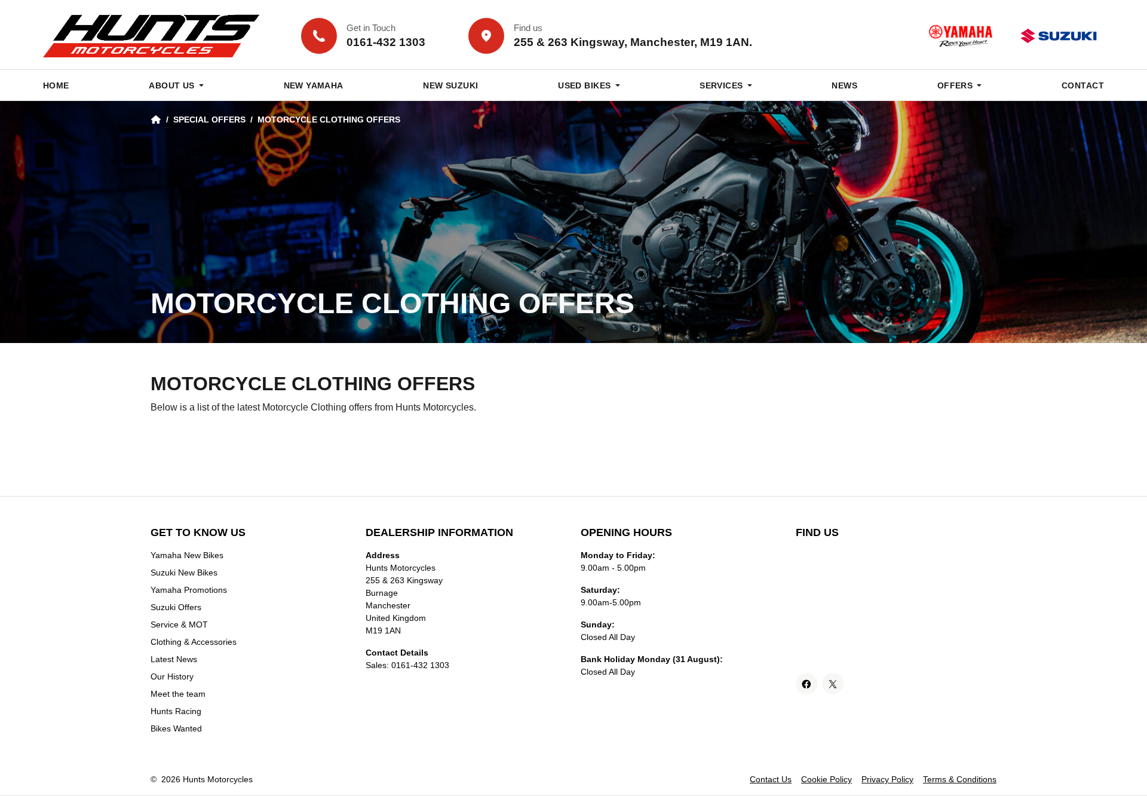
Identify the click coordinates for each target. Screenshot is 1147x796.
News (844, 85)
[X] (833, 683)
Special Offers (209, 119)
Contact (1083, 85)
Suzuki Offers (176, 607)
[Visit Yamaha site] (960, 35)
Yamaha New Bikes (187, 555)
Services (721, 85)
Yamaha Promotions (189, 590)
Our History (172, 676)
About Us (171, 85)
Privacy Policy (887, 779)
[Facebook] (806, 683)
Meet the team (178, 694)
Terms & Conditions (959, 779)
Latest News (174, 659)
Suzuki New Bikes (184, 572)
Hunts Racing (176, 711)
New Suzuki (450, 85)
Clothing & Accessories (194, 642)
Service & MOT (179, 624)
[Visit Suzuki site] (1058, 35)
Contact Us (771, 779)
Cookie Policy (826, 779)
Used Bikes (584, 85)
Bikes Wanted (176, 728)
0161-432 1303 (420, 665)
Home (56, 85)
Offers (955, 85)
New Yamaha (314, 85)
